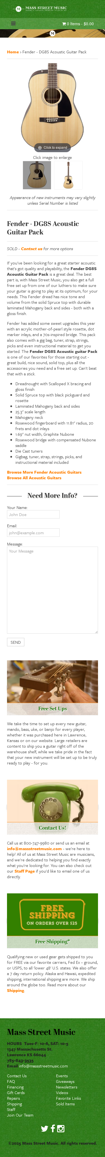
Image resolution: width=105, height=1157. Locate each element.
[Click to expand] (52, 108)
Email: (12, 525)
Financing (15, 1087)
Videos (62, 1092)
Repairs (13, 1098)
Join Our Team (20, 1115)
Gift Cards (16, 1092)
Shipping (15, 990)
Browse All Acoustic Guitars (34, 477)
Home (13, 52)
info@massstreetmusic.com (34, 848)
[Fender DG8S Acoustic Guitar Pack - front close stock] (37, 175)
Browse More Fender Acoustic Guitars (44, 472)
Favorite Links (68, 1098)
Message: (15, 544)
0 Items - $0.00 (80, 23)
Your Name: (17, 507)
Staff (11, 1109)
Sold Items (65, 1104)
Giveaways (65, 1081)
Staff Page (25, 871)
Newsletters (66, 1087)
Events (62, 1075)
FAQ (11, 1081)
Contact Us (17, 1075)
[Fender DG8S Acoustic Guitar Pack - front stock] (68, 175)
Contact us (31, 248)
